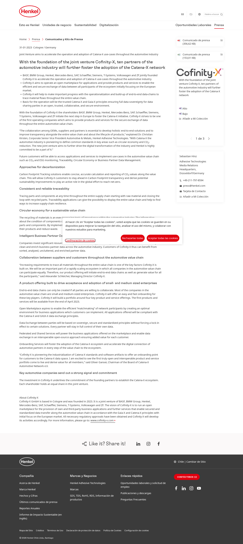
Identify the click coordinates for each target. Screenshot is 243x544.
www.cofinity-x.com (102, 420)
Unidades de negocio (56, 25)
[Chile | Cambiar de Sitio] (199, 14)
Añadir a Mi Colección (195, 118)
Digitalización (109, 25)
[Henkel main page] (29, 11)
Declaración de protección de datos (83, 530)
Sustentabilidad (85, 25)
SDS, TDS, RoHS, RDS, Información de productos (92, 497)
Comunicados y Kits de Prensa (64, 39)
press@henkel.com (194, 185)
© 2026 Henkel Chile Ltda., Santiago (36, 538)
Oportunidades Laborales (193, 25)
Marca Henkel (27, 489)
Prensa (219, 25)
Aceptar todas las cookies (163, 238)
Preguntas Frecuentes (133, 499)
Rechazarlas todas (132, 238)
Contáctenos (185, 477)
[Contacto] (182, 14)
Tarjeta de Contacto (194, 191)
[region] (122, 231)
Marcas (74, 489)
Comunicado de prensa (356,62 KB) (196, 42)
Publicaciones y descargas (136, 493)
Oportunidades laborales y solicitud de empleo (143, 485)
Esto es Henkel (29, 25)
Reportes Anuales (29, 508)
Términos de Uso (55, 530)
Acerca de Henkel (29, 483)
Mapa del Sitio (26, 530)
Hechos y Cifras (28, 495)
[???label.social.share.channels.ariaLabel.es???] (138, 443)
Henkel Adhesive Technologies (88, 483)
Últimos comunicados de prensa (38, 502)
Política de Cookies (112, 530)
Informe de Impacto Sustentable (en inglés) (40, 516)
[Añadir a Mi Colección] (221, 42)
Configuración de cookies (136, 530)
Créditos (40, 530)
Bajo (185, 113)
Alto (185, 108)
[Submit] (221, 14)
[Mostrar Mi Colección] (191, 14)
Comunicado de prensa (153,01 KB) (196, 56)
